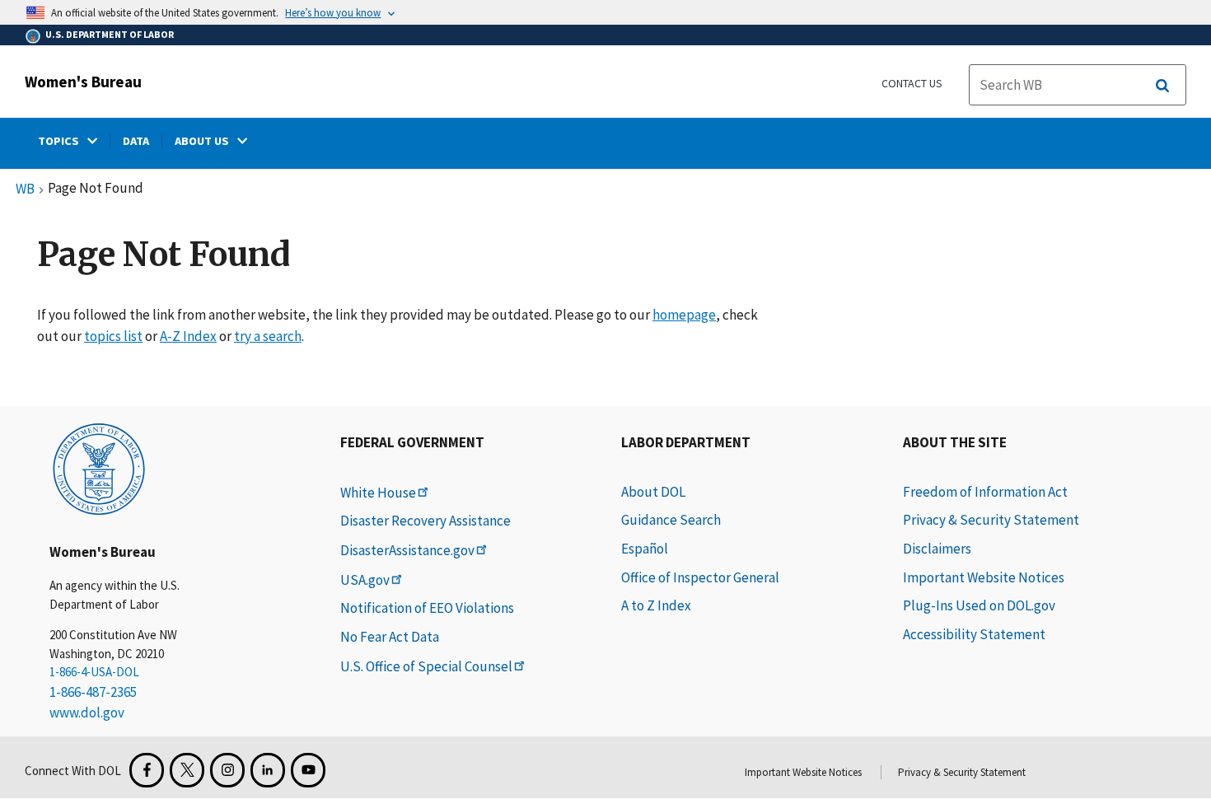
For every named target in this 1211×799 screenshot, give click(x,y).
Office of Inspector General (700, 577)
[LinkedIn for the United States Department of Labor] (267, 770)
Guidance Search (671, 520)
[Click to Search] (1162, 85)
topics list (113, 336)
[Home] (98, 467)
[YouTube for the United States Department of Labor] (308, 770)
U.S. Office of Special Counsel (426, 666)
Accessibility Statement (974, 634)
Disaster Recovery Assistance (425, 521)
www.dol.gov (86, 712)
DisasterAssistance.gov (407, 550)
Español (644, 549)
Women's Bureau (83, 81)
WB (25, 189)
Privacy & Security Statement (991, 520)
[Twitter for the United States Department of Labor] (187, 770)
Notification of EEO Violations (427, 608)
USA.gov (365, 580)
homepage (684, 315)
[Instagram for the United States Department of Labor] (227, 770)
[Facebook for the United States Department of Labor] (146, 770)
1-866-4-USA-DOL (94, 672)
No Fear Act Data (389, 637)
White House (378, 493)
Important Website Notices (983, 577)
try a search (268, 336)
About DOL (653, 492)
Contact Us (911, 83)
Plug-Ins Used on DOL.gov (979, 605)
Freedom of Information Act (985, 492)
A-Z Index (188, 336)
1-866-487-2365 (93, 692)
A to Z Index (656, 605)
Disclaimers (937, 549)
